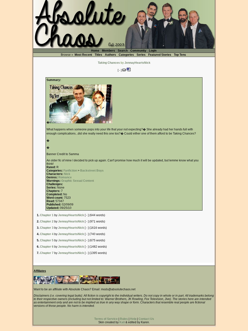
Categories (126, 54)
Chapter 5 (47, 240)
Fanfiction (70, 170)
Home (95, 50)
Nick (67, 174)
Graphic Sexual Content (77, 180)
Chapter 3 (47, 227)
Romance (65, 177)
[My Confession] (67, 283)
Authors (110, 54)
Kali (122, 322)
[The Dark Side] (44, 283)
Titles (98, 54)
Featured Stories (159, 54)
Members (108, 50)
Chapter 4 (47, 234)
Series (141, 54)
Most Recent (83, 54)
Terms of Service (106, 319)
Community (138, 50)
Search (123, 50)
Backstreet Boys (92, 170)
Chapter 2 (47, 221)
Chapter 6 (47, 246)
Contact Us (146, 319)
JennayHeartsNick (137, 62)
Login (152, 50)
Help (133, 319)
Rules (124, 319)
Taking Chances (109, 62)
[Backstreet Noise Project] (89, 283)
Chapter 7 (47, 253)
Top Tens (180, 54)
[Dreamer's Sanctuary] (109, 283)
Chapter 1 (47, 215)
